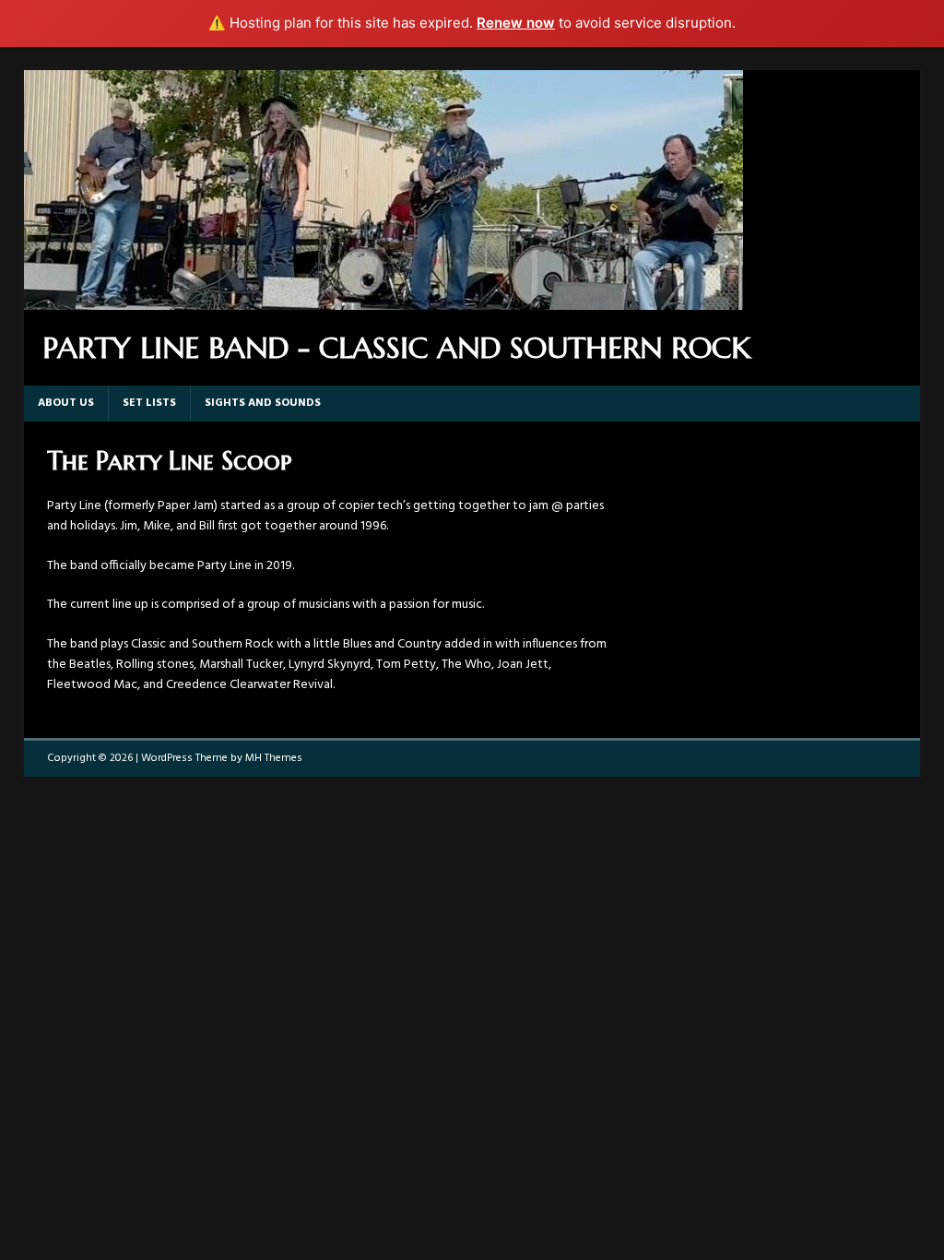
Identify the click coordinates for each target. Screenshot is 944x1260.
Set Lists (149, 403)
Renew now (516, 22)
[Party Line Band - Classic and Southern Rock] (383, 298)
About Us (66, 403)
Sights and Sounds (263, 403)
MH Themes (273, 758)
